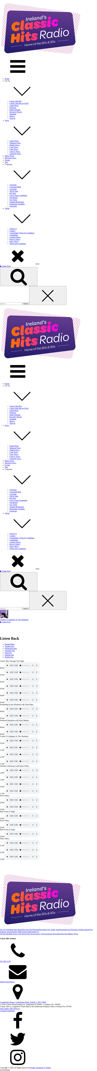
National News (15, 143)
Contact (12, 231)
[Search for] (11, 304)
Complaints (13, 235)
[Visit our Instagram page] (48, 1057)
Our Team (13, 200)
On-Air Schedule (6, 930)
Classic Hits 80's (15, 101)
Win (6, 162)
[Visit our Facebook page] (48, 1021)
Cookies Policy (15, 237)
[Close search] (47, 295)
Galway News (14, 152)
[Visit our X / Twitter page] (48, 1039)
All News (3, 934)
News (7, 120)
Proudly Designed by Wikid (40, 1068)
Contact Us (35, 932)
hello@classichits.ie (7, 982)
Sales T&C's (14, 242)
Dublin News (14, 145)
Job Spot (12, 193)
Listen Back (13, 106)
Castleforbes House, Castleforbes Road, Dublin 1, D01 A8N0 (23, 1002)
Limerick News (15, 154)
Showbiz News (10, 158)
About (7, 208)
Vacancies (13, 206)
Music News (9, 156)
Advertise (13, 185)
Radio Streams (14, 110)
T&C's (2, 1009)
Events (7, 160)
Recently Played (15, 112)
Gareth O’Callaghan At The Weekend (14, 620)
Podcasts (12, 108)
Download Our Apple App (49, 930)
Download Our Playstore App (70, 930)
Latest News (14, 141)
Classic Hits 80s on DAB (18, 103)
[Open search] (18, 276)
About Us (13, 229)
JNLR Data (13, 191)
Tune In (12, 118)
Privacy (17, 1009)
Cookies (3, 1011)
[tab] (51, 644)
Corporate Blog (15, 187)
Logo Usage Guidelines (18, 195)
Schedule (12, 114)
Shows (12, 116)
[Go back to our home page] (40, 361)
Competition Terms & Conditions (21, 233)
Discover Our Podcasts (30, 930)
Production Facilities (17, 204)
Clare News (13, 149)
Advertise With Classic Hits (20, 932)
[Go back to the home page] (40, 56)
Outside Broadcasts (16, 202)
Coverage (13, 189)
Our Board (13, 198)
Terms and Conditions (17, 244)
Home (7, 79)
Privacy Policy (14, 239)
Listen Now (5, 266)
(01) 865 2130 (5, 961)
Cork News (13, 147)
